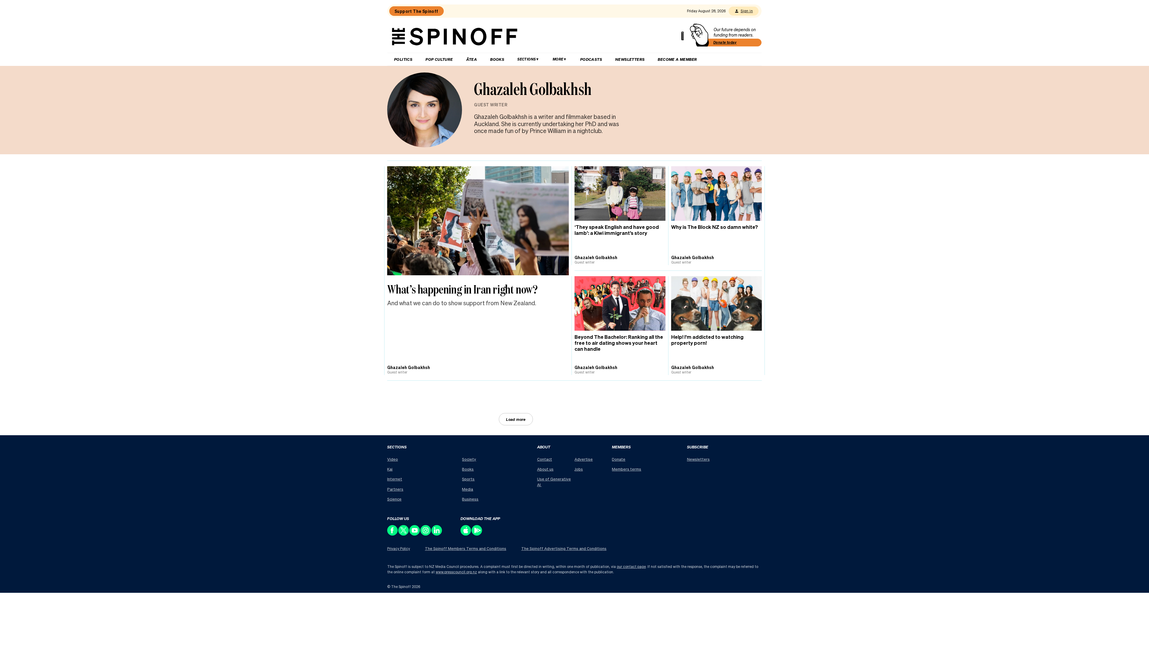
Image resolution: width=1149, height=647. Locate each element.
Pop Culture (439, 59)
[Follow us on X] (403, 533)
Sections (526, 59)
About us (545, 468)
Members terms (626, 468)
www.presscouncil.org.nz (456, 572)
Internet (394, 478)
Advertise (583, 459)
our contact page (631, 566)
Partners (395, 489)
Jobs (578, 468)
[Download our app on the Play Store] (477, 533)
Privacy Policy (398, 548)
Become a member (677, 59)
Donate (618, 459)
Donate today (725, 42)
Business (470, 498)
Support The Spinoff (416, 11)
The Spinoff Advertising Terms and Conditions (564, 548)
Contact (544, 459)
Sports (468, 478)
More (558, 59)
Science (394, 498)
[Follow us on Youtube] (414, 533)
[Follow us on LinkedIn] (437, 533)
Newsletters (630, 59)
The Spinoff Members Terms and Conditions (465, 548)
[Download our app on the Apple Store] (466, 533)
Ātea (471, 59)
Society (469, 459)
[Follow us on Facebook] (392, 533)
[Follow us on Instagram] (425, 533)
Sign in (747, 11)
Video (392, 459)
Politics (403, 59)
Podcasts (591, 59)
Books (497, 59)
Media (467, 489)
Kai (390, 468)
